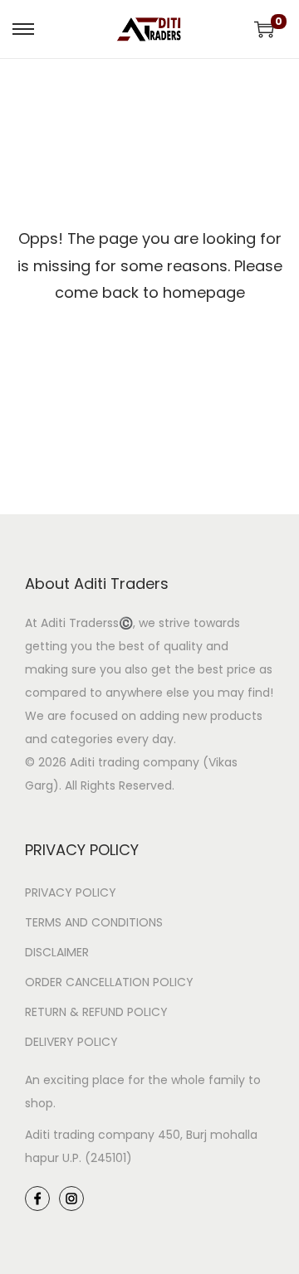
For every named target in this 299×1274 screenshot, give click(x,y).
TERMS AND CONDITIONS (94, 922)
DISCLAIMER (57, 952)
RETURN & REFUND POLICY (96, 1012)
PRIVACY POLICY (70, 892)
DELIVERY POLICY (71, 1041)
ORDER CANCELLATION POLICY (109, 982)
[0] (264, 29)
